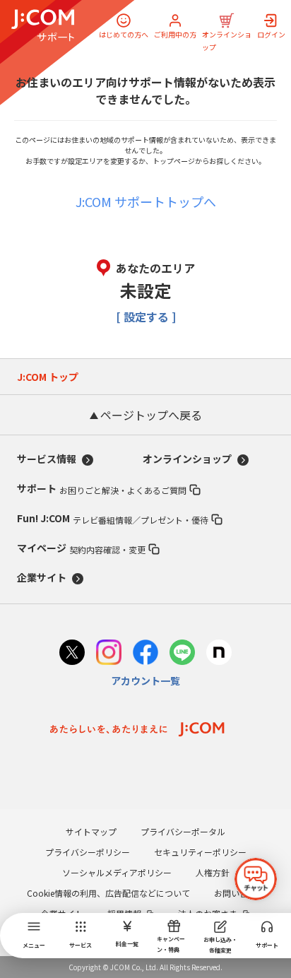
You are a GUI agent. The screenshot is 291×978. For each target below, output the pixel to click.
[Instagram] (108, 654)
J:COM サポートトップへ (146, 201)
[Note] (219, 654)
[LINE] (182, 654)
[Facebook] (145, 654)
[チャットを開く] (255, 879)
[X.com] (72, 654)
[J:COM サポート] (42, 25)
